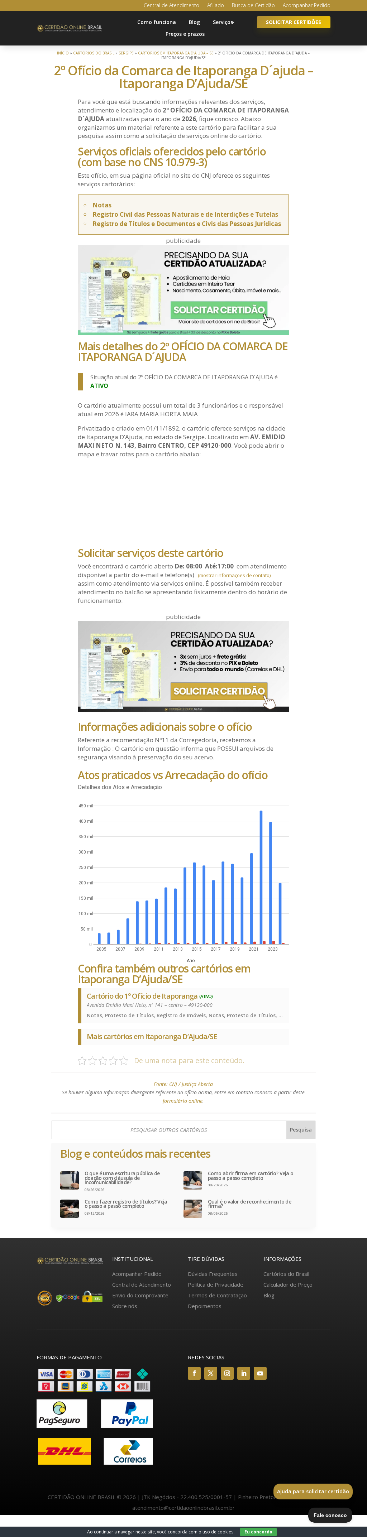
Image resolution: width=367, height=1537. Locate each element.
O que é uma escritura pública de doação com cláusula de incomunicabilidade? (122, 1178)
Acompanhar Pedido (306, 6)
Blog (194, 22)
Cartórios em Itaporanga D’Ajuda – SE (176, 53)
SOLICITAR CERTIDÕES (293, 22)
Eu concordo (258, 1532)
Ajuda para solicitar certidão (313, 1491)
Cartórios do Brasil (93, 53)
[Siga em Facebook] (194, 1373)
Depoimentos (204, 1306)
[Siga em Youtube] (260, 1373)
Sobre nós (124, 1306)
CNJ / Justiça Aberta (191, 1084)
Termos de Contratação (217, 1295)
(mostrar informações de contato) (234, 575)
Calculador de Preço (288, 1284)
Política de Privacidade (215, 1284)
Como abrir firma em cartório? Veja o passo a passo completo (251, 1175)
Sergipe (126, 53)
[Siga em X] (210, 1373)
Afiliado (215, 6)
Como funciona (156, 22)
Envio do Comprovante (140, 1295)
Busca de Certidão (253, 6)
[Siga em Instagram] (227, 1373)
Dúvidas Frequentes (213, 1273)
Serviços (223, 22)
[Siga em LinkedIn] (243, 1373)
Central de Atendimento (171, 6)
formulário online (182, 1100)
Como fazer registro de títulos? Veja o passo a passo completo (126, 1204)
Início (63, 53)
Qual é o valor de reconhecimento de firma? (249, 1204)
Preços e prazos (185, 33)
